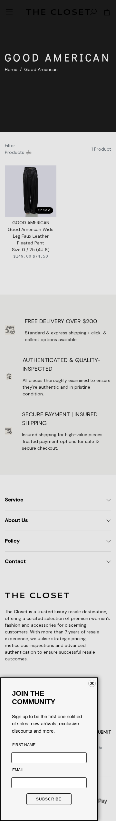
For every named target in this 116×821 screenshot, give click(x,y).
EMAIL (18, 770)
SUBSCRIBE (49, 799)
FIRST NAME (23, 745)
